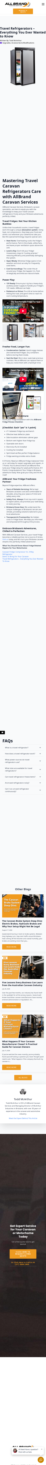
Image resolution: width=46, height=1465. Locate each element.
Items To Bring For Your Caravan (15, 556)
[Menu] (43, 4)
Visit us (5, 539)
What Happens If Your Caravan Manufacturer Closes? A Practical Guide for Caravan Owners (19, 1044)
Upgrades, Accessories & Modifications (18, 43)
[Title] (17, 4)
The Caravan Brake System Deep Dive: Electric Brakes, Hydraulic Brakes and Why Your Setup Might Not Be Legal (22, 924)
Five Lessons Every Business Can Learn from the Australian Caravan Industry (22, 984)
